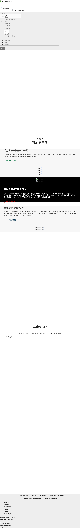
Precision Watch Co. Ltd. (39, 498)
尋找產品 (2, 13)
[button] (1, 66)
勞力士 (6, 17)
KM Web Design (5, 517)
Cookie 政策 (7, 506)
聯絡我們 (7, 28)
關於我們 (7, 26)
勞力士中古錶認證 (10, 20)
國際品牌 (7, 24)
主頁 (6, 15)
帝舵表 (6, 22)
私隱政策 (6, 502)
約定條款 (6, 504)
